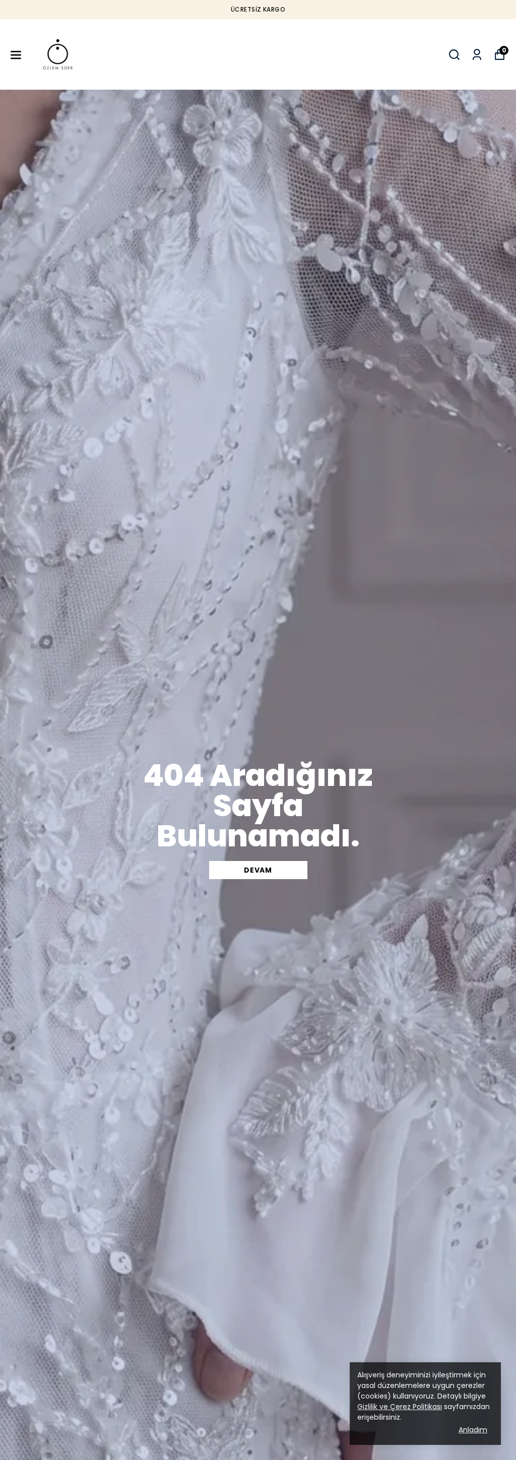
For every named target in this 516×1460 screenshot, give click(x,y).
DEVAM (258, 870)
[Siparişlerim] (477, 54)
